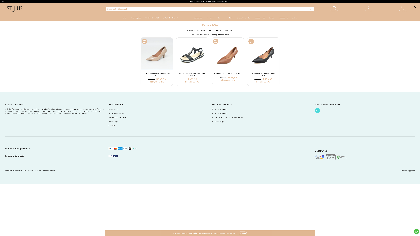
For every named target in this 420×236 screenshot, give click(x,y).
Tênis (231, 18)
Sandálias (198, 18)
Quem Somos (113, 109)
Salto (209, 18)
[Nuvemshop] (408, 171)
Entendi (243, 233)
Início (125, 18)
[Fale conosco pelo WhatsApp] (416, 231)
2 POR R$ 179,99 (170, 18)
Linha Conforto (243, 18)
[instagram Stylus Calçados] (3, 2)
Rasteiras (221, 18)
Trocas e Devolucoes (116, 113)
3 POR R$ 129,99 (152, 18)
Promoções (136, 18)
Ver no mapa (219, 122)
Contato (272, 18)
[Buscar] (311, 9)
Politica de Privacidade (117, 117)
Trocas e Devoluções (288, 18)
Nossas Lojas (259, 18)
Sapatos (185, 18)
